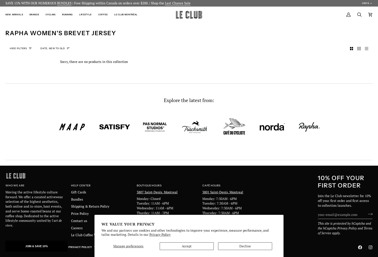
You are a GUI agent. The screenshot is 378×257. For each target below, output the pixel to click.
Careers (77, 228)
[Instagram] (371, 247)
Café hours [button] (211, 185)
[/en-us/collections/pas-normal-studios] (155, 127)
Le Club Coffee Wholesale (90, 235)
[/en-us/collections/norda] (272, 127)
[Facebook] (360, 247)
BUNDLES (64, 3)
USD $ (365, 3)
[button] (15, 15)
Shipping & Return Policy (90, 206)
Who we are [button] (14, 185)
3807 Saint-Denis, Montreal (157, 192)
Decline (245, 246)
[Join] (369, 214)
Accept (187, 246)
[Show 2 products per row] (351, 48)
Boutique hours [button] (149, 185)
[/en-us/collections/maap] (72, 127)
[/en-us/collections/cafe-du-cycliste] (234, 126)
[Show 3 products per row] (359, 48)
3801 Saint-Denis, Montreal (222, 192)
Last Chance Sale (178, 3)
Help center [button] (81, 185)
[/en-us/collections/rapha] (309, 127)
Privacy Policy (160, 235)
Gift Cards (78, 192)
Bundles (77, 199)
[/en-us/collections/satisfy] (114, 127)
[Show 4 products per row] (368, 48)
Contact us (79, 221)
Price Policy (80, 214)
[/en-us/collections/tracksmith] (194, 127)
